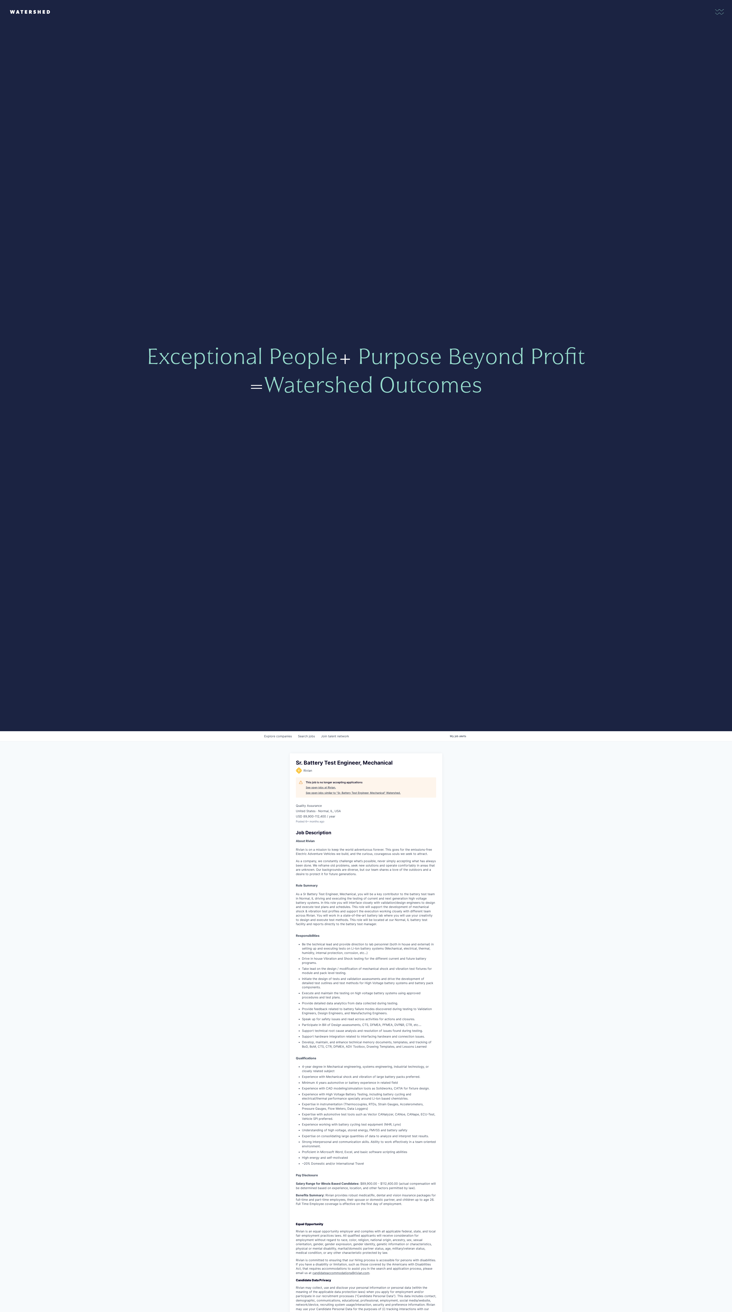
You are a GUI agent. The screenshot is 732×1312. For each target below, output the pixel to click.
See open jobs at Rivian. (321, 787)
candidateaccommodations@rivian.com (340, 1273)
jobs (306, 736)
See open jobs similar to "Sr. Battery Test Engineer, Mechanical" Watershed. (353, 792)
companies (278, 736)
